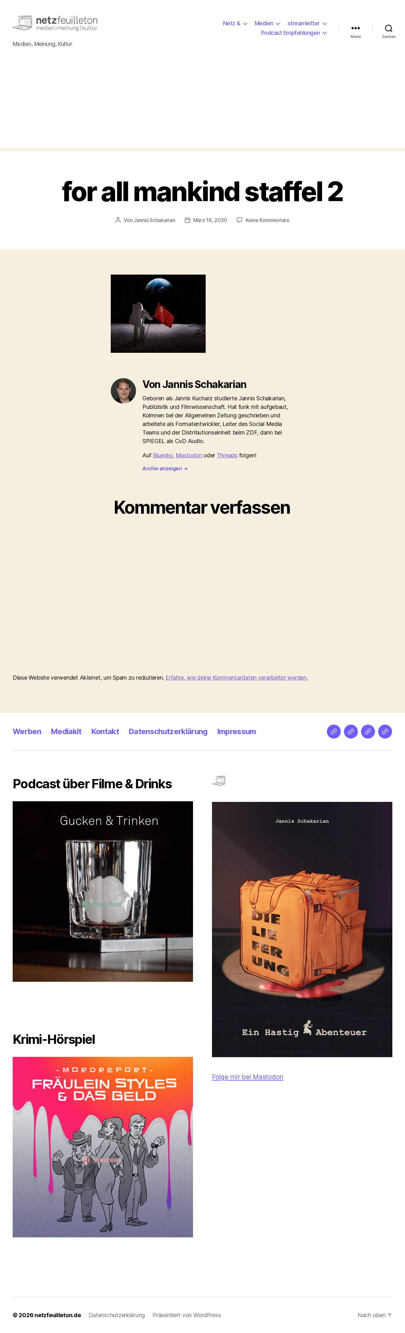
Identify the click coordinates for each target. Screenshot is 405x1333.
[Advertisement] (202, 103)
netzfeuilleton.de (57, 1315)
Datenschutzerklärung (168, 731)
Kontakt (105, 731)
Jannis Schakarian (154, 220)
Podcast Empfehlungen (290, 32)
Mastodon (189, 455)
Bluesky (162, 455)
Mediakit (66, 731)
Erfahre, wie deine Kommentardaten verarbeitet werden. (236, 677)
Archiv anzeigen (165, 468)
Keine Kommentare (268, 220)
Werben (27, 731)
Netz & (231, 23)
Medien (264, 23)
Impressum (236, 731)
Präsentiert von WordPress (187, 1315)
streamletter (304, 23)
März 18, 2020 (210, 220)
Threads (227, 455)
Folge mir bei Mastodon (248, 1077)
